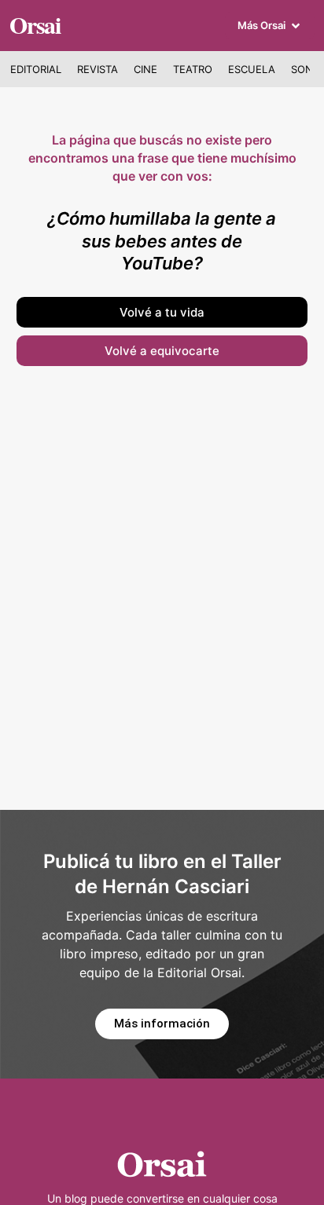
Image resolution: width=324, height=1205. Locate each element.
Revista (97, 69)
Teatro (192, 69)
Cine (145, 69)
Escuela (251, 69)
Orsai (35, 24)
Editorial (35, 69)
